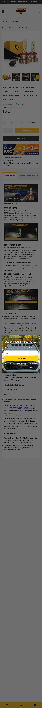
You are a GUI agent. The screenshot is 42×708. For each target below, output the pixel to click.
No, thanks (21, 369)
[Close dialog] (38, 337)
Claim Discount (21, 358)
